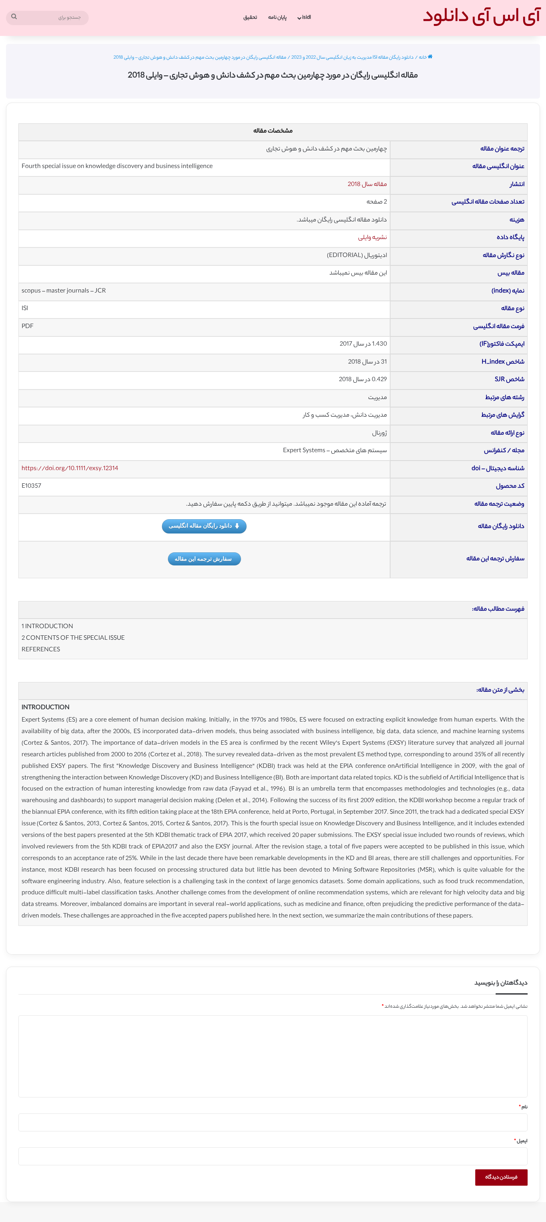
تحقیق (250, 18)
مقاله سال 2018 (367, 185)
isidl (306, 18)
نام (523, 1107)
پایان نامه (277, 18)
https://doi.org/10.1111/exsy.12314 (70, 469)
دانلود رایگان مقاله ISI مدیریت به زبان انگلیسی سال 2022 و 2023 (352, 58)
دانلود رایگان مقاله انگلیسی (200, 525)
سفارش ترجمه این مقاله (203, 558)
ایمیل (521, 1141)
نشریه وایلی (372, 238)
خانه (423, 58)
